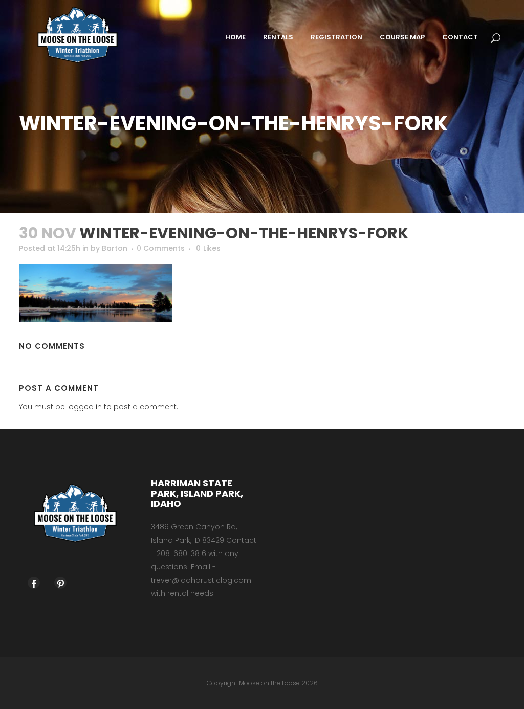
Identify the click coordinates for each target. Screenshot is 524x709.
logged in (84, 407)
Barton (114, 248)
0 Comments (161, 248)
